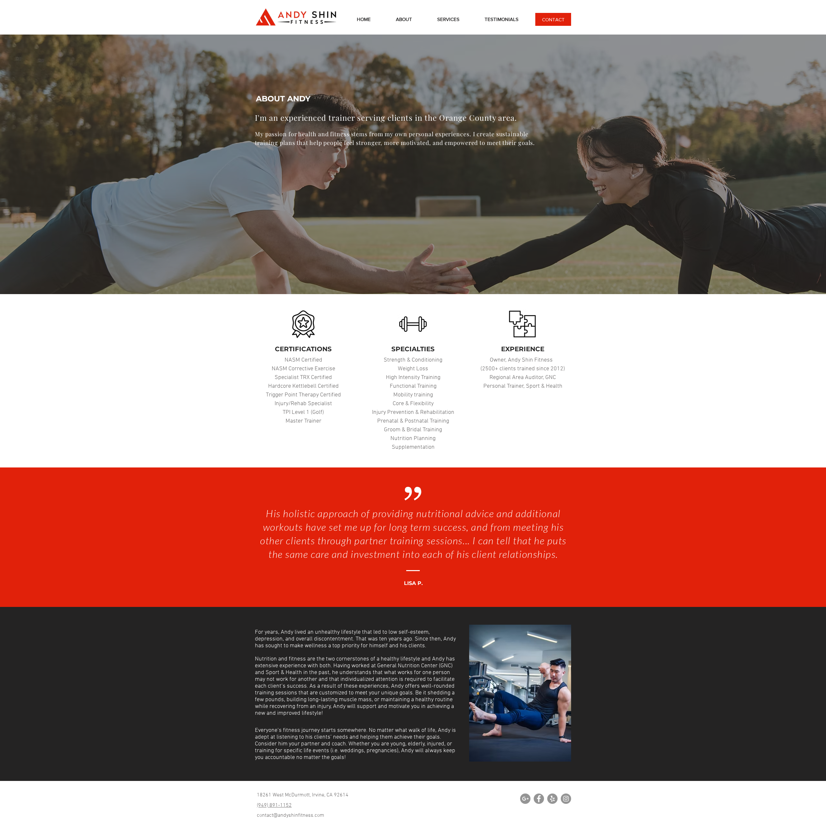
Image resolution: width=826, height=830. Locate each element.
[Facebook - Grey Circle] (539, 799)
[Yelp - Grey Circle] (552, 799)
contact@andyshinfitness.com (290, 815)
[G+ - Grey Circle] (525, 799)
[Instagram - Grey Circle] (566, 799)
